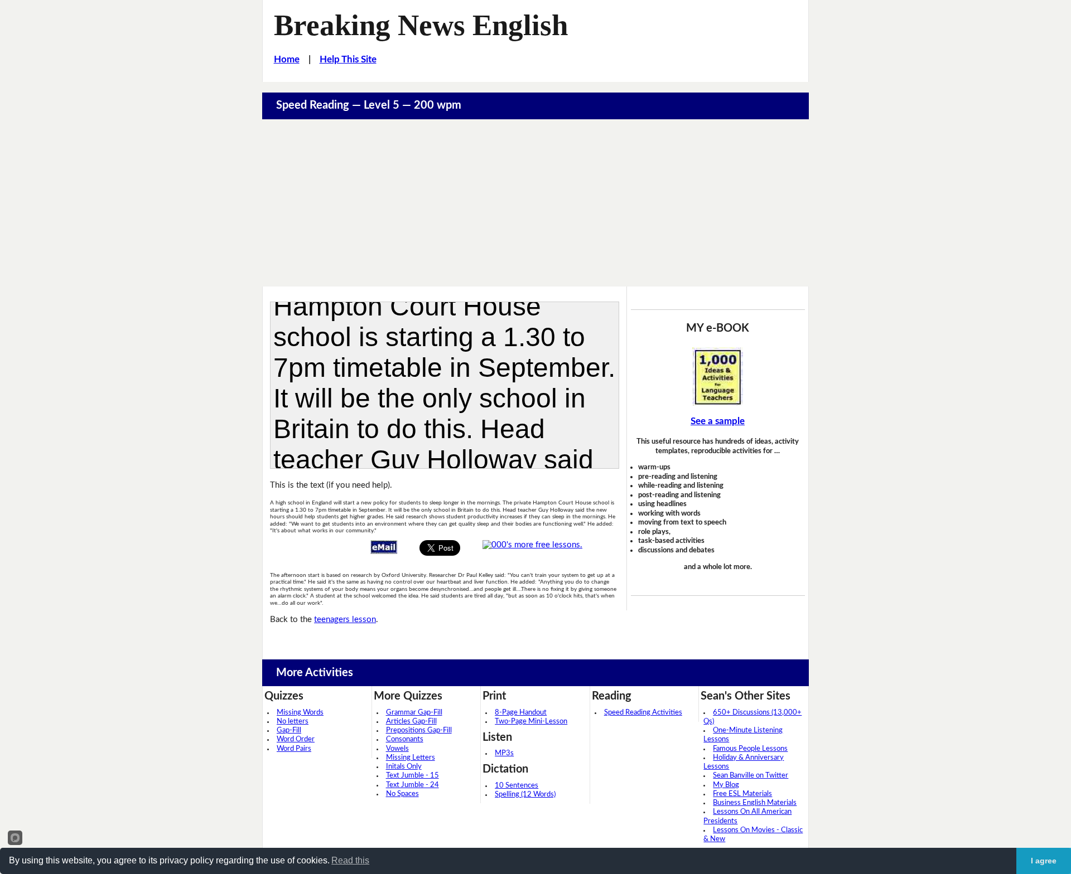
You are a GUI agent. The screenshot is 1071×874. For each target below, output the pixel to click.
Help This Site (348, 59)
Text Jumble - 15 (412, 775)
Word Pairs (294, 748)
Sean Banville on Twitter (750, 775)
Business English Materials (755, 803)
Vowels (397, 748)
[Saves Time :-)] (718, 376)
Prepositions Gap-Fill (419, 730)
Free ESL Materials (742, 794)
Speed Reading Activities (643, 712)
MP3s (504, 753)
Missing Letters (410, 757)
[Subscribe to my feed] (532, 545)
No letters (292, 721)
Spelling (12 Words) (525, 794)
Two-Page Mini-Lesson (531, 721)
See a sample (718, 421)
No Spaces (402, 794)
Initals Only (404, 766)
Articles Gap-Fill (411, 721)
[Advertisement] (535, 203)
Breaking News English (421, 25)
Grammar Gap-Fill (414, 712)
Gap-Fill (289, 730)
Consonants (404, 739)
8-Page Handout (521, 712)
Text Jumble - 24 (412, 785)
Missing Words (300, 712)
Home (287, 59)
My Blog (726, 785)
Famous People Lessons (750, 748)
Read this (350, 860)
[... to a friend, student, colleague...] (383, 546)
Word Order (296, 739)
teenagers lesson (345, 619)
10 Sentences (516, 785)
